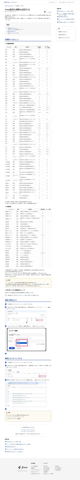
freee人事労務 (46, 468)
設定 (22, 5)
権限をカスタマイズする (13, 33)
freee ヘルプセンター (9, 5)
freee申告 (57, 466)
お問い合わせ (53, 2)
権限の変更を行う (12, 31)
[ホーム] (10, 2)
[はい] (25, 431)
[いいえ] (32, 431)
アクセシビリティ (35, 471)
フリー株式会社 (34, 466)
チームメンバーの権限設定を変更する (15, 449)
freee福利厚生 (58, 469)
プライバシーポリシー (35, 469)
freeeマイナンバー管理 (48, 473)
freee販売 (17, 5)
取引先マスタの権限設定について (15, 29)
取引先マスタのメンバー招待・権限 (22, 295)
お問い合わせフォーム (35, 473)
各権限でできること (12, 28)
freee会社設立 (46, 469)
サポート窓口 (27, 433)
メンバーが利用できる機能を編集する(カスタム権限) (18, 444)
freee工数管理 (58, 468)
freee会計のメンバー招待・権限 (14, 441)
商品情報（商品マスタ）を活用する (15, 451)
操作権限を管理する (11, 446)
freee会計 (46, 466)
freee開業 (46, 471)
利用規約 (33, 468)
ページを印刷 (48, 12)
